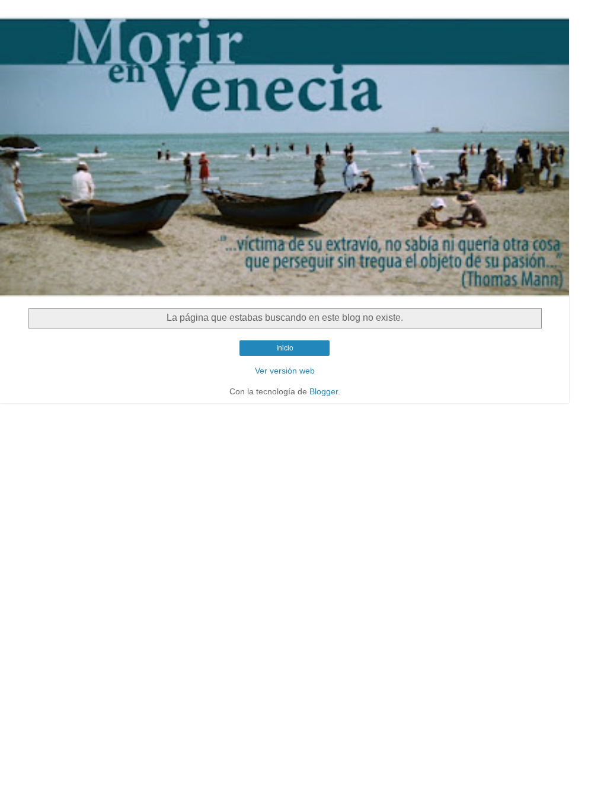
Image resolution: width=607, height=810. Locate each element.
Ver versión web (285, 370)
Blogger (323, 391)
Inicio (284, 348)
